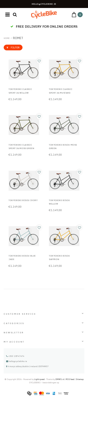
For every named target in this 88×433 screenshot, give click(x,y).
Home (7, 38)
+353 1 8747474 (16, 356)
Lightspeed (39, 379)
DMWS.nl (60, 379)
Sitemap (80, 379)
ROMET (18, 38)
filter (15, 47)
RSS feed (70, 379)
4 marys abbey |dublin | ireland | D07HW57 (28, 366)
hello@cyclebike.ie (18, 361)
